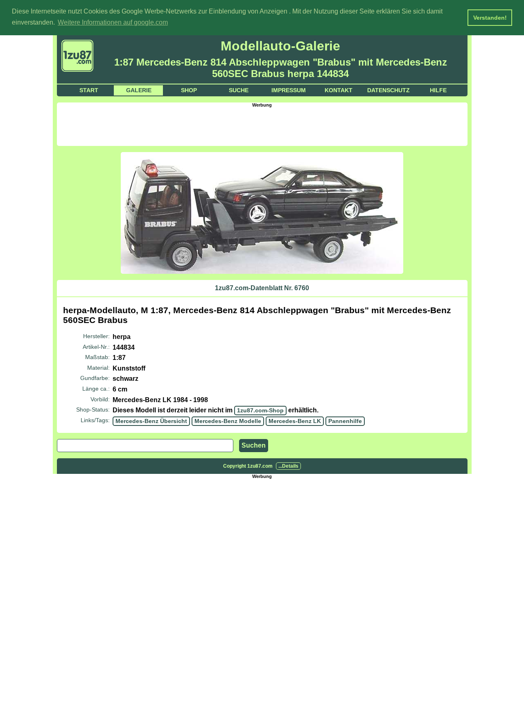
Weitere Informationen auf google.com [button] (113, 22)
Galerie (138, 90)
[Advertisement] (262, 125)
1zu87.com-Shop (260, 410)
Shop (189, 90)
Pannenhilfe (345, 421)
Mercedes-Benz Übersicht (151, 421)
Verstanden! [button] (490, 17)
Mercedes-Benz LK (295, 421)
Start (88, 90)
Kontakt (338, 90)
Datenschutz (388, 90)
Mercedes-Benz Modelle (227, 421)
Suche (238, 90)
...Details (288, 466)
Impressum (288, 90)
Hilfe (438, 90)
